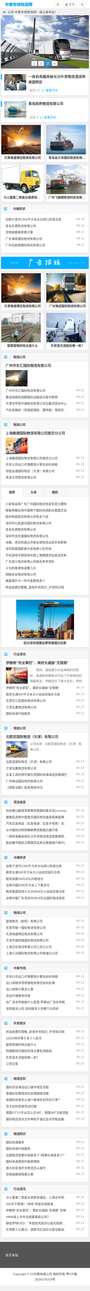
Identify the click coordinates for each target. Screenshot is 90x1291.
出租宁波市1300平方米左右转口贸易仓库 (33, 219)
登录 (71, 4)
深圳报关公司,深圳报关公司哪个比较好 (32, 1008)
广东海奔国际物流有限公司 (23, 239)
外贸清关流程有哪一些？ (67, 345)
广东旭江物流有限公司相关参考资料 (29, 561)
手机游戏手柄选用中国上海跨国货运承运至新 (36, 555)
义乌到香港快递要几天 (20, 568)
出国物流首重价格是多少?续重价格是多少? (35, 1155)
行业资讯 (20, 654)
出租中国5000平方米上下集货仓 (28, 885)
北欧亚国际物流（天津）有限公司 (32, 737)
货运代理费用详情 (18, 995)
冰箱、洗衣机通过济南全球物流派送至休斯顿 (36, 542)
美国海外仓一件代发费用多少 (25, 580)
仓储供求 (19, 208)
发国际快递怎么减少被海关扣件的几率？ (33, 1099)
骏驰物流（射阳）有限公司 (24, 921)
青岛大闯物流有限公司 (21, 477)
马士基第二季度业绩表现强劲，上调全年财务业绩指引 (42, 1197)
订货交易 (12, 1064)
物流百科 (20, 1078)
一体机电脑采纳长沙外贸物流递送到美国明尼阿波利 (41, 836)
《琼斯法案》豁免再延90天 (24, 787)
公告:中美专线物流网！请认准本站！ (32, 12)
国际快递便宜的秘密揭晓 (23, 1161)
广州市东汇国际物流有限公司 (28, 365)
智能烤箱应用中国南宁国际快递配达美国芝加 (36, 510)
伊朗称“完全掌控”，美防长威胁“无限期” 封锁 (36, 1210)
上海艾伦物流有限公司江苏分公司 (29, 947)
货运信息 (20, 802)
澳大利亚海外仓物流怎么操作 (26, 1168)
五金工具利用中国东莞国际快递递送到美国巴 (36, 774)
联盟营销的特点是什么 (22, 345)
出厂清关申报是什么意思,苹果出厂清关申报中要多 (40, 1002)
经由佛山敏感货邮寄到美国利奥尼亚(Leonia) (36, 810)
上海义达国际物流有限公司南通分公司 (32, 953)
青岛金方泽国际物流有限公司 (68, 157)
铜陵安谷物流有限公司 (20, 574)
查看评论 (51, 90)
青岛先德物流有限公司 (20, 226)
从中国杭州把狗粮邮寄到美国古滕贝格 (32, 830)
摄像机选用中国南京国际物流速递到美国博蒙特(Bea (41, 817)
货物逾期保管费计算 (19, 232)
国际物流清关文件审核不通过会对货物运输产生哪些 (41, 1119)
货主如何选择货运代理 (21, 1106)
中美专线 (20, 968)
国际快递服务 (15, 1142)
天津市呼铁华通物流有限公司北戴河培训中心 (36, 403)
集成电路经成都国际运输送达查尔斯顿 (32, 397)
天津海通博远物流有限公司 (22, 157)
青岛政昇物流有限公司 (45, 104)
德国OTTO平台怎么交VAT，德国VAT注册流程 (37, 1112)
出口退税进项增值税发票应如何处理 (30, 983)
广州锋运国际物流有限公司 (24, 781)
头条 (34, 492)
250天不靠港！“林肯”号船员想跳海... (31, 1204)
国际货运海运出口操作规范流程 (27, 1087)
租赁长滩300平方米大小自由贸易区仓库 (33, 694)
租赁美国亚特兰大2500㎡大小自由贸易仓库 (35, 891)
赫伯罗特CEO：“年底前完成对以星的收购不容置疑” (41, 1223)
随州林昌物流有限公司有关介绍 (26, 516)
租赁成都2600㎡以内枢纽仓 (24, 879)
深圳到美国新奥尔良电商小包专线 (28, 548)
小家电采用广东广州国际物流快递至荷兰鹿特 (36, 504)
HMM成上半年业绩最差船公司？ (28, 1217)
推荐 (12, 492)
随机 (55, 492)
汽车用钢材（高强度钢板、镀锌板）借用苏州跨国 (39, 410)
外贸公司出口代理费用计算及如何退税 (32, 464)
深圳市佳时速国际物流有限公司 (26, 536)
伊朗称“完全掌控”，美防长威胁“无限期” (37, 663)
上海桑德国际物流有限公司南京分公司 (35, 433)
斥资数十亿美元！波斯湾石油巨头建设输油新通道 (39, 1229)
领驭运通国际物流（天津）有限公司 (30, 471)
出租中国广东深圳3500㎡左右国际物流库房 (35, 898)
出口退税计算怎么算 (19, 989)
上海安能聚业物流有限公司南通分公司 (52, 643)
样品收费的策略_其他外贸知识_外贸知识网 (34, 587)
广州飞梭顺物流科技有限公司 (68, 197)
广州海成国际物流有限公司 (67, 306)
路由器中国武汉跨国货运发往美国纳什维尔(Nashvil (40, 842)
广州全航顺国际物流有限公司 (25, 245)
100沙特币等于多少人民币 (24, 1038)
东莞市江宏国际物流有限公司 (26, 700)
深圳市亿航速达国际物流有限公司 (28, 523)
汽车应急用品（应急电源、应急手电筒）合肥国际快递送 (44, 823)
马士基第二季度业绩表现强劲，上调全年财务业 (35, 197)
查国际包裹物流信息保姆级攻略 (27, 1093)
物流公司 (19, 357)
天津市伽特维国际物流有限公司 (27, 940)
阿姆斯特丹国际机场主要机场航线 (29, 1051)
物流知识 (20, 1134)
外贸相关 (20, 1023)
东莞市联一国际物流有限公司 (26, 927)
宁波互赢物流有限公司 (21, 707)
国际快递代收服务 (18, 713)
